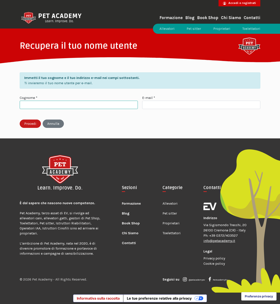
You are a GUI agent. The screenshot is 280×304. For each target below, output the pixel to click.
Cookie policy (214, 263)
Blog (189, 17)
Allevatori (167, 29)
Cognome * (28, 98)
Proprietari (221, 29)
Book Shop (207, 17)
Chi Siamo (231, 17)
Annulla (53, 124)
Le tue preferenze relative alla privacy (159, 298)
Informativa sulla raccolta (98, 298)
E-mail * (148, 98)
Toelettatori (251, 29)
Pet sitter (194, 29)
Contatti (252, 17)
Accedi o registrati (242, 3)
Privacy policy (214, 258)
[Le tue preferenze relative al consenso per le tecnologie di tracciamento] (258, 296)
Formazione (171, 17)
